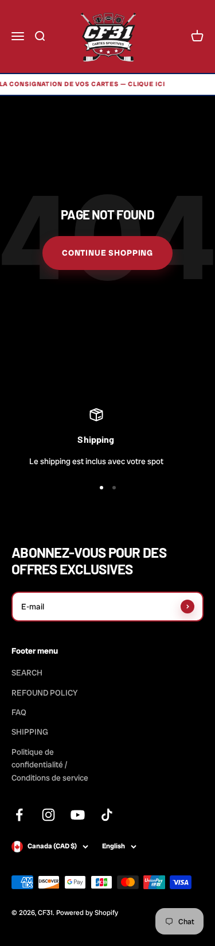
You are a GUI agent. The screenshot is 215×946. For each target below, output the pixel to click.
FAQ (18, 712)
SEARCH (26, 672)
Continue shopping (107, 253)
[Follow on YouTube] (77, 815)
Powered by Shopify (87, 912)
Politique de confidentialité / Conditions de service (49, 765)
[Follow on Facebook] (19, 815)
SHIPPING (29, 732)
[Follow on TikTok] (107, 815)
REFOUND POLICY (44, 693)
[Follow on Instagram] (48, 815)
